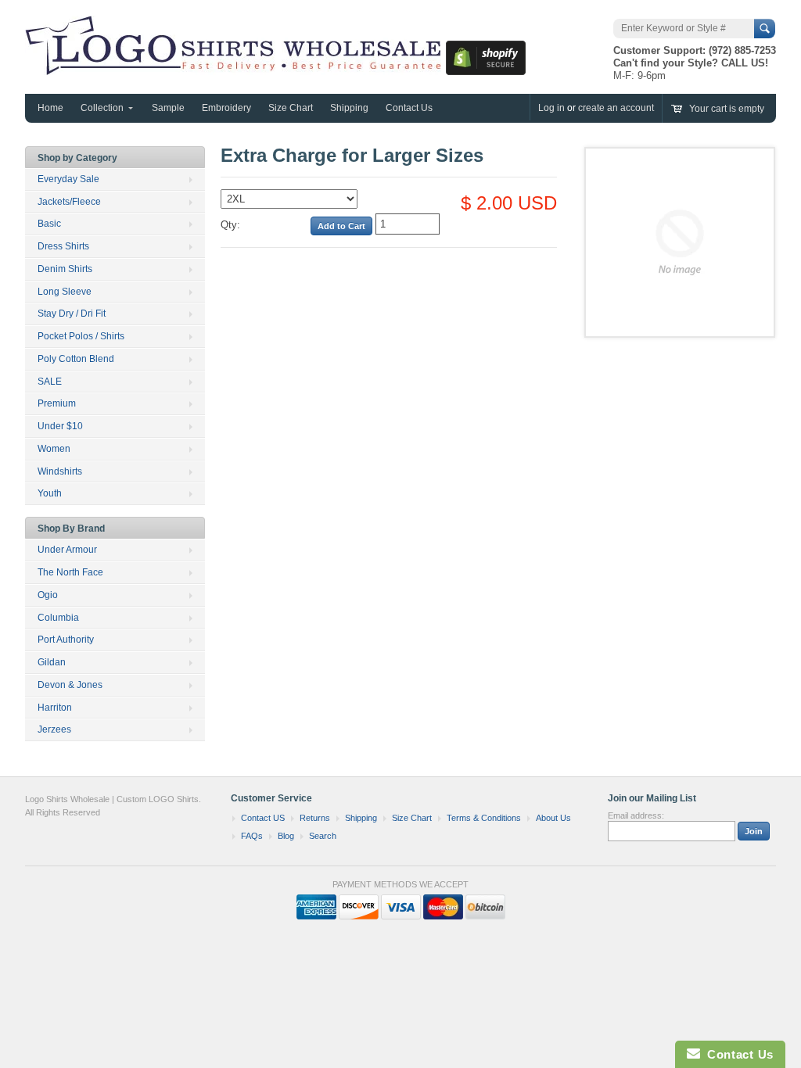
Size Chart (290, 107)
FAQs (252, 835)
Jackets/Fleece (69, 201)
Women (54, 448)
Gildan (52, 662)
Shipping (349, 107)
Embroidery (226, 107)
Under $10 (60, 426)
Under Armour (67, 549)
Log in (551, 107)
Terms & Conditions (484, 818)
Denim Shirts (65, 268)
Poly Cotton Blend (76, 358)
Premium (57, 403)
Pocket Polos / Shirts (81, 336)
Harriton (55, 707)
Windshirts (60, 471)
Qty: (230, 225)
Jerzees (54, 729)
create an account (616, 107)
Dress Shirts (63, 246)
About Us (553, 818)
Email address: (636, 815)
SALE (50, 381)
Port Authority (66, 639)
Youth (50, 493)
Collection (102, 107)
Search (322, 835)
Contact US (263, 818)
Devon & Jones (70, 684)
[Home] (235, 67)
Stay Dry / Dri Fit (72, 313)
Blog (286, 835)
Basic (49, 223)
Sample (168, 107)
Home (50, 107)
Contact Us (409, 107)
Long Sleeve (65, 291)
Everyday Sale (68, 179)
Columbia (58, 617)
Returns (315, 818)
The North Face (70, 572)
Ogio (48, 595)
